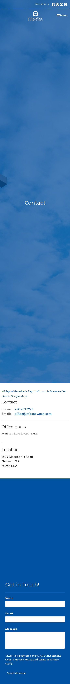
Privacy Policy (23, 659)
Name (9, 598)
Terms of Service (48, 659)
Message (11, 629)
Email (9, 613)
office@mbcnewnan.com (33, 413)
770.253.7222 (42, 4)
